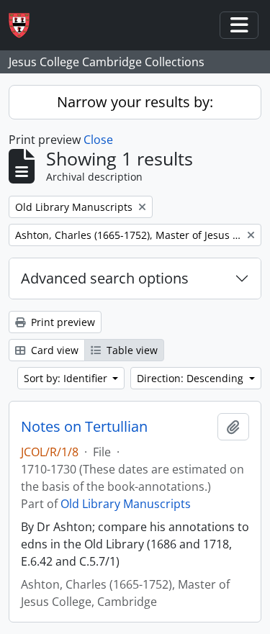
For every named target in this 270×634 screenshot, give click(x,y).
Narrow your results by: (135, 102)
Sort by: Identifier (67, 378)
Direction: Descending (191, 378)
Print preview (61, 322)
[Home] (25, 25)
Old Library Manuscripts (125, 504)
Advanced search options (105, 278)
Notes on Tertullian (84, 426)
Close (98, 140)
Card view (53, 350)
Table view (131, 350)
